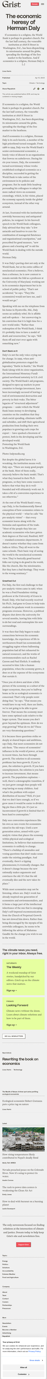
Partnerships (7, 1305)
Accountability (8, 1271)
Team (4, 1295)
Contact (5, 1299)
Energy (5, 1261)
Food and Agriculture (10, 1277)
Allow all (23, 1367)
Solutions (6, 1268)
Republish (6, 1336)
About (4, 1292)
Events (4, 1326)
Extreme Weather (8, 1274)
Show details (35, 1360)
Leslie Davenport (8, 1209)
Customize (22, 1374)
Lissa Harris (6, 71)
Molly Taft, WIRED (9, 1163)
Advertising (6, 1333)
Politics (5, 1264)
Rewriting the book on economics (20, 1061)
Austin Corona (7, 1180)
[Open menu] (42, 4)
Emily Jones (7, 1194)
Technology (18, 1070)
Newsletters (6, 1323)
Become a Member (9, 1330)
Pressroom (6, 1308)
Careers (5, 1302)
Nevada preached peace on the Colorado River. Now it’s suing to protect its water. (23, 1173)
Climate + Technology (37, 83)
